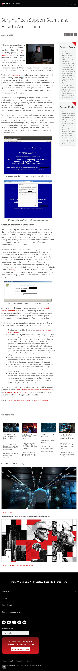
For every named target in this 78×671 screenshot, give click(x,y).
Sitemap (29, 661)
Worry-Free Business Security (16, 392)
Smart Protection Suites (43, 390)
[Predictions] (39, 540)
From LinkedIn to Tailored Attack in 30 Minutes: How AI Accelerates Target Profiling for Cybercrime (67, 78)
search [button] (71, 3)
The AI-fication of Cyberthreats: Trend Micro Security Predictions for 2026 (47, 449)
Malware (29, 400)
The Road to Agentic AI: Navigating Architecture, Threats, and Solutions (67, 454)
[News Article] (39, 487)
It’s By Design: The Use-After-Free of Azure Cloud (29, 437)
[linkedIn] (75, 34)
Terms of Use (20, 661)
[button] (15, 633)
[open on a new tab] (14, 622)
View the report (6, 512)
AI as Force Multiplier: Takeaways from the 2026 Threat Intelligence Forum (68, 114)
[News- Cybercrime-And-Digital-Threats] (65, 34)
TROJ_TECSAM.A (17, 270)
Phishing (36, 400)
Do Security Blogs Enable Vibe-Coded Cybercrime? (67, 87)
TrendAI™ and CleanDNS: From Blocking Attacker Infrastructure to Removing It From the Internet (67, 56)
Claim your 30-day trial (20, 648)
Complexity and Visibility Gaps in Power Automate (10, 455)
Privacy (4, 661)
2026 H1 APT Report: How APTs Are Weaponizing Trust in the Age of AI (68, 122)
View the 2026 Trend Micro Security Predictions (17, 565)
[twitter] (71, 34)
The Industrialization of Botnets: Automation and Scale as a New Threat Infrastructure (10, 446)
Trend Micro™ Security (24, 390)
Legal (11, 661)
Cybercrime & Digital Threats (17, 400)
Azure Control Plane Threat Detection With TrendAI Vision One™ (29, 454)
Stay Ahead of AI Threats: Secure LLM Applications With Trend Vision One (67, 445)
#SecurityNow (43, 400)
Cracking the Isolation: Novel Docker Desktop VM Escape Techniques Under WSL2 (29, 445)
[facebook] (68, 34)
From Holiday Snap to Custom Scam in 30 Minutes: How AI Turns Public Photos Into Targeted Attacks (68, 67)
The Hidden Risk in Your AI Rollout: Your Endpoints (68, 142)
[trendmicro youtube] (24, 622)
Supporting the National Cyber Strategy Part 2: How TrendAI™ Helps (68, 130)
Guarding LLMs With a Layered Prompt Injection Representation (66, 437)
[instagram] (19, 622)
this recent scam (16, 75)
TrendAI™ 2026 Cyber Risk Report (67, 137)
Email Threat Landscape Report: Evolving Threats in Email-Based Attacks (67, 94)
